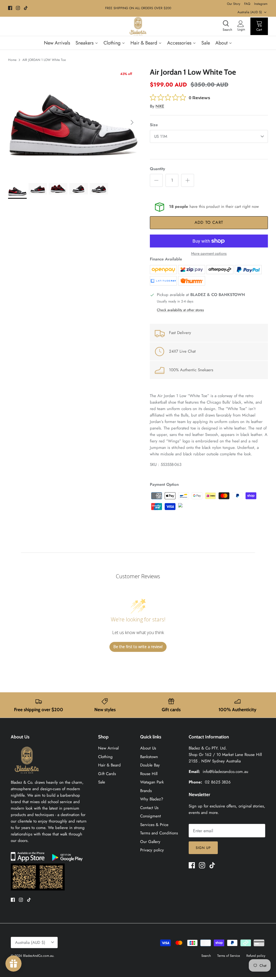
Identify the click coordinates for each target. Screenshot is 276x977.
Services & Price (154, 825)
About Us (148, 748)
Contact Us (149, 808)
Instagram (260, 3)
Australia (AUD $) (249, 12)
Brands (146, 791)
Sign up (203, 847)
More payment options (209, 253)
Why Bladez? (151, 799)
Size (154, 125)
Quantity (157, 169)
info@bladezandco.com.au (225, 772)
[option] (73, 122)
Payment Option (164, 484)
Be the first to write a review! (138, 646)
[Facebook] (10, 8)
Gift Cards (107, 774)
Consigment (150, 816)
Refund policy (255, 955)
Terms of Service (228, 955)
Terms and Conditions (159, 833)
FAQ (247, 3)
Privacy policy (152, 850)
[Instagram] (18, 8)
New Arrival (108, 748)
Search (206, 955)
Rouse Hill (148, 774)
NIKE (160, 106)
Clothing (105, 757)
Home (12, 59)
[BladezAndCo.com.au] (138, 26)
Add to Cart (209, 222)
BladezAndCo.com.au (38, 955)
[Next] (132, 122)
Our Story (233, 3)
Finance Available (166, 259)
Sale (101, 782)
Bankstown (149, 757)
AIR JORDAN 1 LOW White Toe (44, 59)
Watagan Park (152, 782)
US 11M (160, 136)
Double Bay (150, 765)
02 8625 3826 (218, 782)
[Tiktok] (26, 8)
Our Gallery (150, 842)
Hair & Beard (109, 765)
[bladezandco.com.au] (27, 776)
